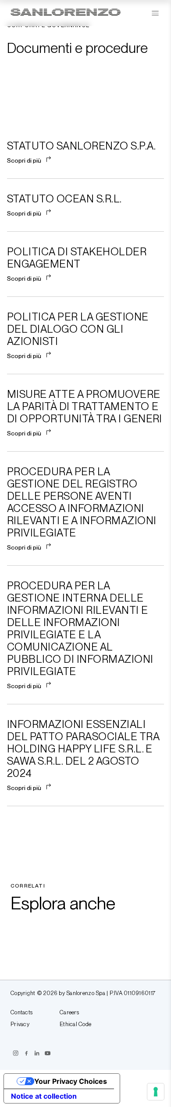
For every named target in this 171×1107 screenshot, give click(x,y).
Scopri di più (24, 160)
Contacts (21, 1012)
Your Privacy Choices (70, 1081)
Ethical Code (75, 1024)
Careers (69, 1012)
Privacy (20, 1024)
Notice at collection (44, 1096)
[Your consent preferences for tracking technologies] (155, 1091)
